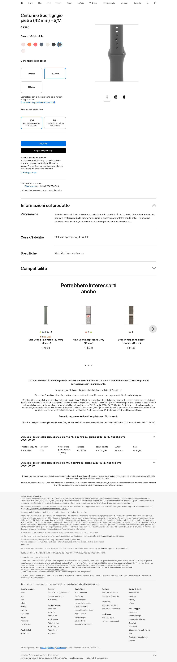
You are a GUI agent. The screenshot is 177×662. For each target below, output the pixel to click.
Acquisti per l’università (111, 609)
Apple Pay (24, 633)
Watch (29, 584)
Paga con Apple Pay (43, 150)
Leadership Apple (135, 616)
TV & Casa (25, 614)
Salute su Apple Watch (110, 621)
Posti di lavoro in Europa (138, 637)
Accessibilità (134, 593)
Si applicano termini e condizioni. (119, 503)
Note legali (90, 658)
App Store (51, 633)
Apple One (52, 609)
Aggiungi (43, 143)
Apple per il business (110, 593)
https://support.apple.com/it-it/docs (110, 536)
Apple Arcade (53, 619)
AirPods (24, 610)
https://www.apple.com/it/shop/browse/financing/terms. (47, 509)
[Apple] (22, 584)
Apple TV (51, 612)
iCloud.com (52, 600)
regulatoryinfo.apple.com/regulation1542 (112, 549)
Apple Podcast (53, 626)
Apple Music (52, 616)
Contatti (132, 640)
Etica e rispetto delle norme (139, 630)
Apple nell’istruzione (109, 605)
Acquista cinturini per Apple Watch (49, 584)
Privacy (132, 600)
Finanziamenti (80, 617)
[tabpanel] (116, 52)
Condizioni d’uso (61, 658)
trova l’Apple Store (47, 648)
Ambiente (132, 596)
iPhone (23, 603)
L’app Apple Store (81, 607)
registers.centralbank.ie (57, 570)
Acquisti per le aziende (110, 596)
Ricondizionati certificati (84, 610)
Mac (22, 596)
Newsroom (133, 612)
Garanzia (132, 623)
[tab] (107, 97)
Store (23, 593)
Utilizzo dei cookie (45, 658)
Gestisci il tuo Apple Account (59, 593)
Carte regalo (25, 624)
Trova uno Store (81, 593)
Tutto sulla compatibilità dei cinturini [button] (37, 102)
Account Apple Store (56, 596)
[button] (147, 3)
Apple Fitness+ (53, 623)
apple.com (25, 544)
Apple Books (52, 630)
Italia (154, 655)
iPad (22, 600)
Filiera (131, 603)
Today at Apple (80, 600)
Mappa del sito (102, 658)
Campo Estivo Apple (82, 603)
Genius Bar (79, 596)
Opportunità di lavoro (137, 619)
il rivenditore (61, 648)
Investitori (133, 626)
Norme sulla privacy (28, 658)
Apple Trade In (80, 614)
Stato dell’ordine (81, 621)
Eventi (131, 633)
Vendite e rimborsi (77, 658)
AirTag (23, 617)
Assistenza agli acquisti (84, 624)
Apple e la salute (108, 618)
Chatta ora (30, 186)
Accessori (24, 621)
